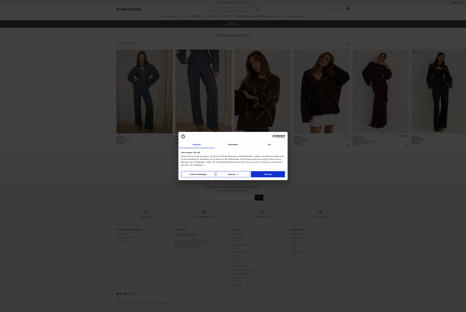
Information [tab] (233, 144)
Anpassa (231, 174)
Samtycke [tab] (196, 144)
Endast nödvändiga (198, 174)
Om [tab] (269, 144)
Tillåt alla (268, 174)
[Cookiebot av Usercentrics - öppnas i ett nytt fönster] (274, 136)
